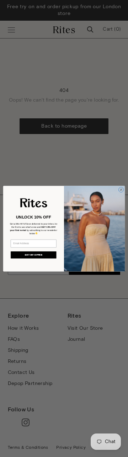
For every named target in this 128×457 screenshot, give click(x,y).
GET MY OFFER (33, 255)
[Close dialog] (121, 189)
